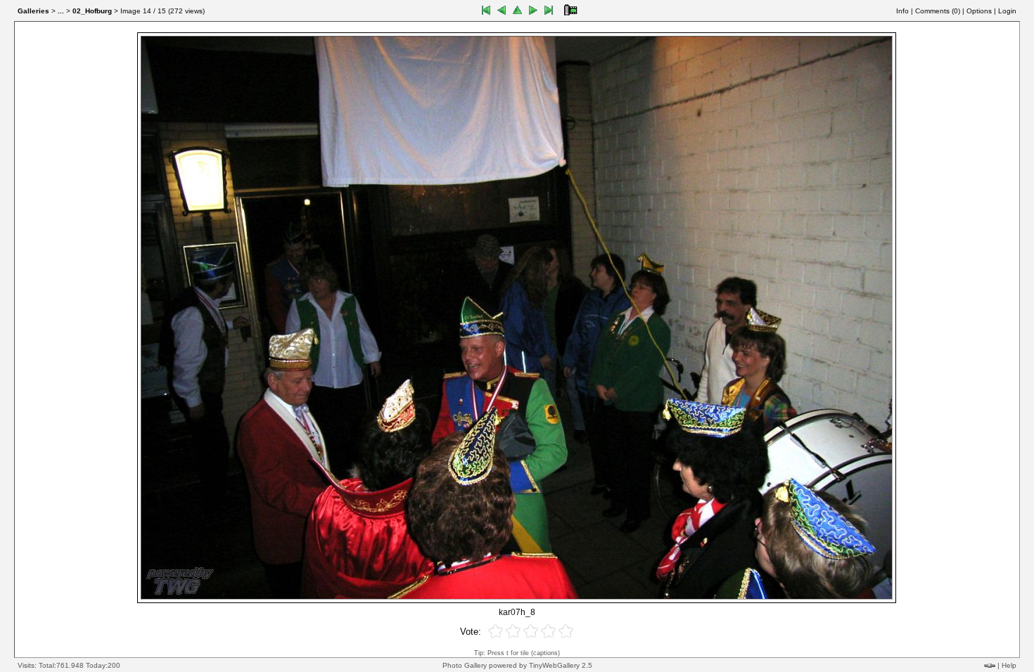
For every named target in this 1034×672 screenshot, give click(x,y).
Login (1007, 11)
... (61, 11)
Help (1009, 665)
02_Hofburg (92, 11)
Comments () (937, 11)
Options (979, 11)
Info (902, 11)
